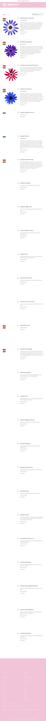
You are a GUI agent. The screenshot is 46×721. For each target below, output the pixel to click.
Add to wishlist (24, 32)
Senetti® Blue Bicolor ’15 (27, 538)
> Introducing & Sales (28, 676)
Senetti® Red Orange (26, 349)
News (4, 690)
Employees (5, 676)
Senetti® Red (24, 396)
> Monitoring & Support (28, 678)
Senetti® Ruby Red (25, 372)
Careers (4, 678)
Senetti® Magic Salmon (27, 230)
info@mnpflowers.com (35, 716)
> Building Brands (27, 675)
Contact (4, 673)
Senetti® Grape (24, 491)
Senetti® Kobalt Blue (26, 42)
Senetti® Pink (24, 254)
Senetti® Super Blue (26, 89)
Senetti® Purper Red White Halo (29, 65)
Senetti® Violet (24, 514)
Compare (23, 33)
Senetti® (4, 703)
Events (4, 691)
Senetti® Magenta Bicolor (27, 420)
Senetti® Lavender (25, 183)
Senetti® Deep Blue (25, 562)
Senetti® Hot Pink (25, 325)
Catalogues (5, 696)
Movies (25, 683)
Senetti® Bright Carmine (27, 112)
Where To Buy (26, 681)
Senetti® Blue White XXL (27, 18)
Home (5, 14)
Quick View (18, 18)
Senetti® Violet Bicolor (26, 467)
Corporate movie (6, 688)
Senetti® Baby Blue (25, 633)
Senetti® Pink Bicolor (26, 278)
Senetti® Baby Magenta (26, 609)
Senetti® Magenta (25, 443)
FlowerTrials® (5, 693)
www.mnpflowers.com (27, 716)
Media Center (5, 698)
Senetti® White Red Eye (26, 159)
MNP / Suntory (5, 675)
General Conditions (6, 681)
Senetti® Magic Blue (26, 206)
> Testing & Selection (27, 673)
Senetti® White (24, 136)
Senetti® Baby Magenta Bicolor (29, 586)
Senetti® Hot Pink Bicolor (27, 301)
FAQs (4, 683)
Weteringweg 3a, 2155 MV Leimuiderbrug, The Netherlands (25, 717)
